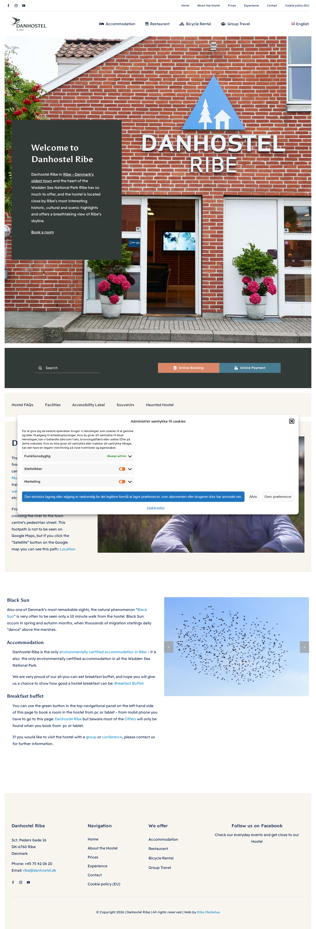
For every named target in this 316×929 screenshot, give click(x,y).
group (91, 737)
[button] (291, 421)
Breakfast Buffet (128, 683)
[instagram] (16, 5)
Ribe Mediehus (208, 912)
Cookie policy (155, 507)
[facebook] (8, 5)
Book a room (42, 232)
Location (67, 549)
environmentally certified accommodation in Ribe (103, 652)
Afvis (253, 497)
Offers (130, 719)
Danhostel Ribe (68, 719)
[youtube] (23, 5)
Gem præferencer (277, 497)
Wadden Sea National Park (54, 187)
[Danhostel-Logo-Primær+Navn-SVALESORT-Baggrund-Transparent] (30, 15)
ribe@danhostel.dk (39, 870)
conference (112, 737)
